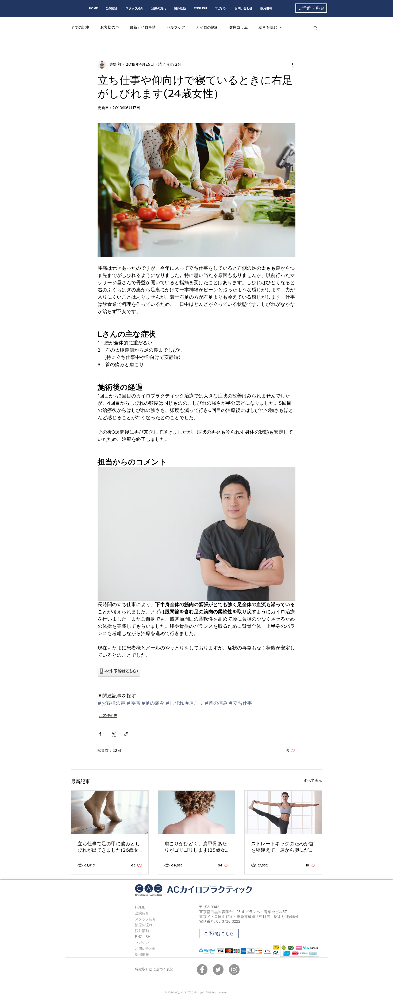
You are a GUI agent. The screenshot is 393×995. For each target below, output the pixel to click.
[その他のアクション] (292, 64)
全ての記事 (80, 27)
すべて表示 (312, 780)
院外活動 (142, 931)
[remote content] (196, 672)
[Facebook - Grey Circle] (202, 969)
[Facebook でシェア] (100, 734)
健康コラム (238, 27)
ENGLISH (142, 937)
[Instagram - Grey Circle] (234, 969)
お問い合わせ (145, 949)
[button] (315, 27)
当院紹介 (142, 913)
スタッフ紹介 (145, 919)
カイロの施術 (207, 27)
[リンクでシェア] (126, 734)
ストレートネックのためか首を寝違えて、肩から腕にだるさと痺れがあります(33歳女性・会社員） (282, 847)
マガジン (142, 943)
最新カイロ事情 (143, 27)
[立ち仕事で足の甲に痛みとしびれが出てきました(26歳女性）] (109, 812)
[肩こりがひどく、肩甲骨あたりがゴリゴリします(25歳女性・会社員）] (196, 812)
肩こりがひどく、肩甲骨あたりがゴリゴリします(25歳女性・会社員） (195, 847)
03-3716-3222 (228, 921)
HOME (140, 907)
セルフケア (176, 27)
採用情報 (142, 954)
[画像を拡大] (196, 190)
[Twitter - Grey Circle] (218, 969)
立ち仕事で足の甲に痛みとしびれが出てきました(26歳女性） (109, 847)
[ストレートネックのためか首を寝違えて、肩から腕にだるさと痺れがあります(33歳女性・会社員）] (283, 812)
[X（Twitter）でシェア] (113, 734)
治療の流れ (143, 925)
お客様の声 (109, 27)
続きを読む (268, 27)
